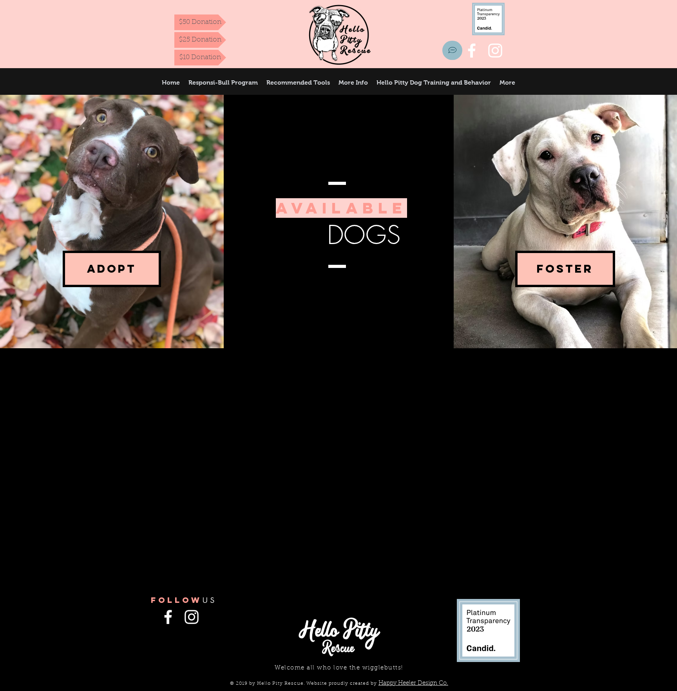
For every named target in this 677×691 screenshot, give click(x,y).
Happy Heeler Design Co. (413, 683)
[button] (353, 82)
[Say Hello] (452, 50)
